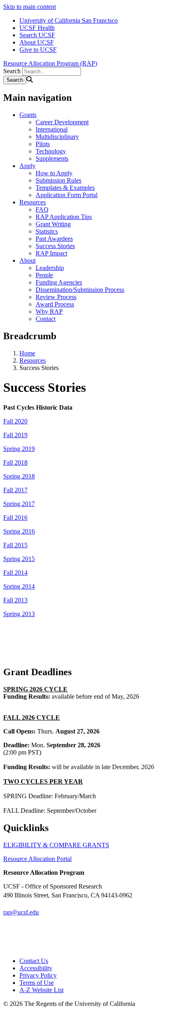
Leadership (50, 267)
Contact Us (33, 960)
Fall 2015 (15, 545)
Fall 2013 (15, 600)
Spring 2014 (19, 586)
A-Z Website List (41, 989)
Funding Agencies (59, 282)
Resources (32, 202)
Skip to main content (29, 6)
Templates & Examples (65, 187)
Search (12, 71)
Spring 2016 (19, 531)
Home (27, 353)
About (27, 260)
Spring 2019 (19, 448)
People (44, 275)
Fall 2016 (15, 517)
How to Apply (54, 173)
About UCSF (36, 42)
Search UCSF (37, 35)
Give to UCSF (38, 49)
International (52, 129)
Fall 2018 (15, 462)
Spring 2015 (19, 558)
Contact (45, 318)
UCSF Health (37, 27)
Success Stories (55, 245)
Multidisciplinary (57, 136)
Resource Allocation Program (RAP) (50, 63)
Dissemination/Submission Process (80, 289)
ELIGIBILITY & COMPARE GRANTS (56, 845)
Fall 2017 (15, 490)
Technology (51, 151)
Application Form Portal (67, 194)
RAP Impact (51, 253)
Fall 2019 (15, 435)
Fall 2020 (15, 421)
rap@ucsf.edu (21, 912)
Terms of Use (36, 982)
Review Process (56, 296)
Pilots (43, 143)
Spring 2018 (19, 476)
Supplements (52, 158)
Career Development (62, 122)
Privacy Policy (38, 975)
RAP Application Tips (64, 216)
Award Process (55, 304)
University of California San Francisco (68, 20)
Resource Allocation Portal (37, 858)
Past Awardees (54, 238)
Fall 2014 (15, 572)
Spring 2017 (19, 503)
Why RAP (49, 311)
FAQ (42, 209)
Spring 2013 (19, 613)
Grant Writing (53, 224)
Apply (27, 165)
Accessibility (35, 968)
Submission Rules (58, 180)
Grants (27, 114)
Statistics (47, 231)
